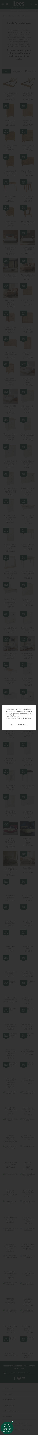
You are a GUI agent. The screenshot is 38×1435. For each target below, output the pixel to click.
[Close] (12, 1422)
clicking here (26, 718)
